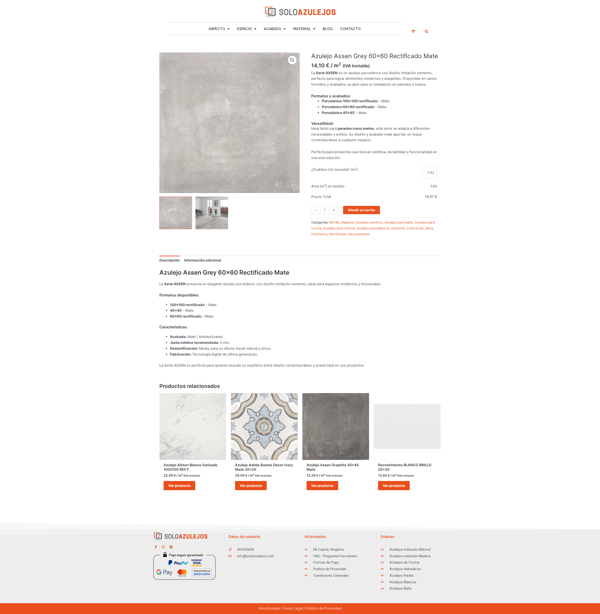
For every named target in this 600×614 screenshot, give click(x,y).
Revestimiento (359, 234)
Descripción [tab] (169, 260)
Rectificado (337, 234)
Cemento (398, 228)
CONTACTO (350, 29)
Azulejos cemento (369, 222)
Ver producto (179, 485)
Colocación (415, 228)
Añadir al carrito (361, 210)
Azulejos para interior (339, 228)
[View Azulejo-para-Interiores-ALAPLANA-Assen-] (211, 213)
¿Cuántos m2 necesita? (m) (334, 169)
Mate (429, 228)
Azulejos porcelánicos (373, 228)
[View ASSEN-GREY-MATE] (175, 213)
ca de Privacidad (324, 608)
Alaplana (347, 222)
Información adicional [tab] (202, 260)
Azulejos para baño (398, 222)
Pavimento (319, 234)
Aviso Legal (293, 608)
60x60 (334, 222)
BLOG (328, 29)
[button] (426, 31)
